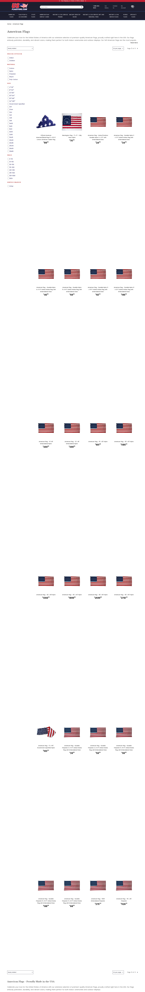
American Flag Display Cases (44, 16)
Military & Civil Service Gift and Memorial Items (93, 16)
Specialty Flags (133, 16)
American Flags (11, 16)
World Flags (125, 16)
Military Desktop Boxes (74, 16)
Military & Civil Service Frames (60, 16)
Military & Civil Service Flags (114, 16)
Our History (106, 7)
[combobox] (60, 7)
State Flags (33, 16)
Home (9, 24)
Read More (134, 43)
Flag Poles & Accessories (23, 16)
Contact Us (115, 7)
